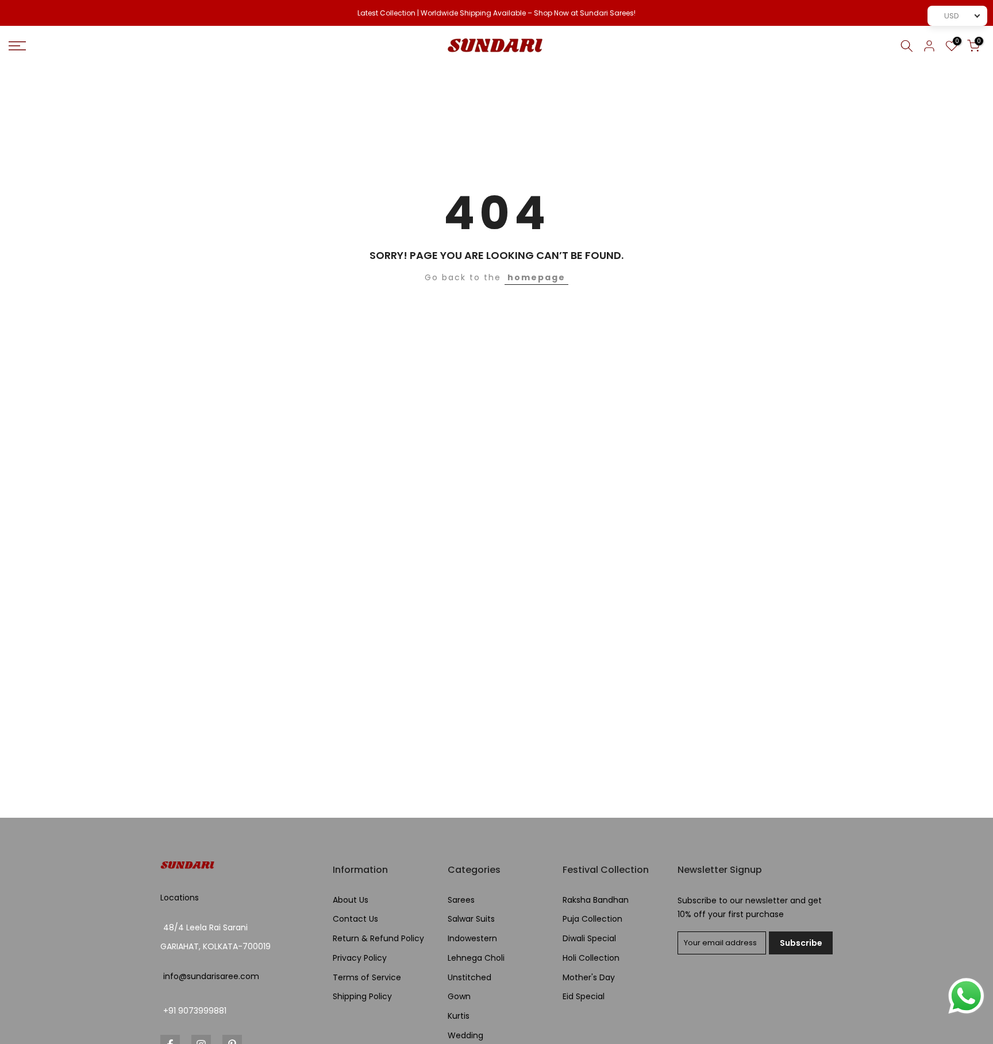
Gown (459, 996)
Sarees (461, 900)
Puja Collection (592, 919)
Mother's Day (589, 977)
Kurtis (458, 1016)
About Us (350, 900)
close (24, 13)
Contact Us (355, 919)
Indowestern (472, 938)
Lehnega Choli (476, 958)
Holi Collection (591, 958)
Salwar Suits (471, 919)
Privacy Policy (360, 958)
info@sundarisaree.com (211, 976)
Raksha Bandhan (596, 900)
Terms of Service (367, 977)
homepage (536, 277)
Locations (179, 897)
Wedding (465, 1035)
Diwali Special (589, 938)
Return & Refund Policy (378, 938)
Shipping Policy (362, 996)
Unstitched (469, 977)
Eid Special (584, 996)
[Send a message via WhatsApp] (966, 996)
